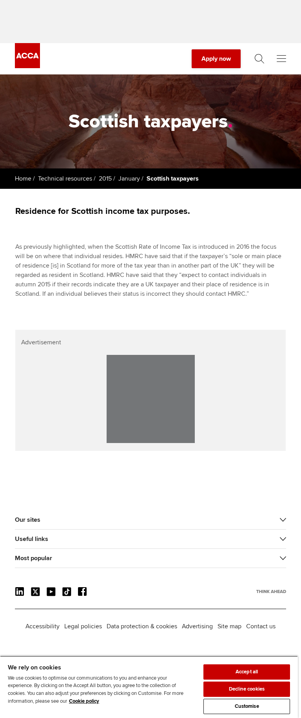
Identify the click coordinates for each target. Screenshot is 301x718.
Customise (247, 706)
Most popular (33, 558)
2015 (105, 179)
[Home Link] (271, 591)
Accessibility (42, 626)
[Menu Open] (281, 58)
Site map (229, 626)
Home (23, 179)
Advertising (197, 626)
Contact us (261, 626)
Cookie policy (84, 701)
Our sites (27, 520)
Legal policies (83, 626)
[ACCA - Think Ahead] (27, 66)
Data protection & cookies (142, 626)
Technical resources (65, 179)
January (129, 179)
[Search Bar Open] (259, 58)
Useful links (31, 539)
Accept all (247, 672)
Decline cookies (247, 689)
